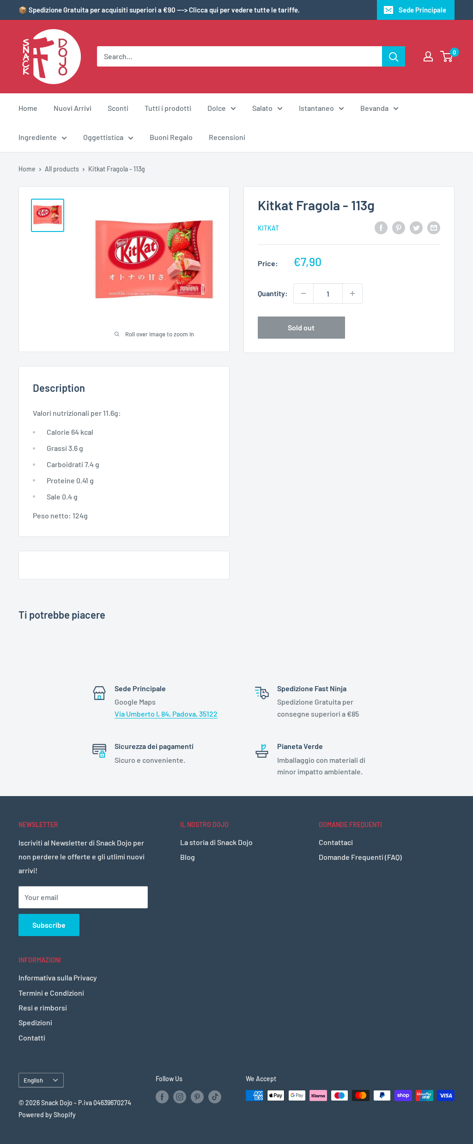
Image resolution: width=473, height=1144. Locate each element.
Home (27, 107)
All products (62, 169)
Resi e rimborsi (42, 1007)
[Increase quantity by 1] (352, 293)
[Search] (393, 56)
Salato (262, 107)
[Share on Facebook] (381, 227)
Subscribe (49, 924)
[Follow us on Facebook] (162, 1096)
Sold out (301, 327)
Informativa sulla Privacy (57, 977)
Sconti (118, 107)
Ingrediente (37, 137)
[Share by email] (433, 227)
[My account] (428, 56)
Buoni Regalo (171, 137)
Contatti (31, 1037)
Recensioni (227, 137)
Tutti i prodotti (168, 107)
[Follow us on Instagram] (179, 1096)
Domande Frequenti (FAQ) (360, 856)
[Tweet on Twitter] (416, 227)
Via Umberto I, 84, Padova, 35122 (166, 713)
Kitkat (268, 228)
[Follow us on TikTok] (214, 1096)
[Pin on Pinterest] (398, 227)
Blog (187, 856)
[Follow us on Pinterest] (197, 1096)
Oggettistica (103, 137)
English (33, 1080)
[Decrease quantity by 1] (303, 293)
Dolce (216, 107)
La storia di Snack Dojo (216, 842)
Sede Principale (422, 10)
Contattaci (336, 842)
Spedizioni (35, 1022)
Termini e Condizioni (51, 992)
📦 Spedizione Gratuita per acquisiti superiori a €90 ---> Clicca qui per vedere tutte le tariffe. (159, 10)
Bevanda (374, 107)
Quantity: (273, 293)
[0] (447, 56)
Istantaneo (316, 107)
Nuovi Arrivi (72, 107)
